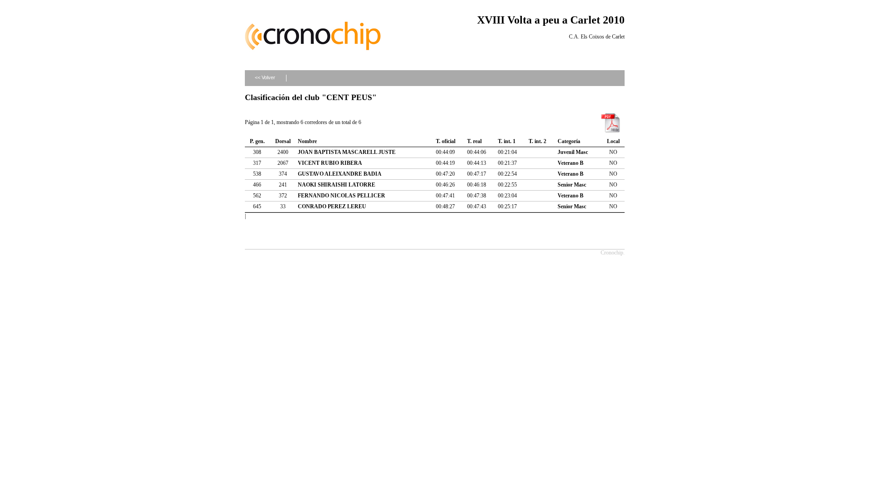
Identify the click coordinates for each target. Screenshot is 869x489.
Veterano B (570, 163)
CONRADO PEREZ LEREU (332, 206)
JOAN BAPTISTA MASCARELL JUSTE (347, 152)
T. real (474, 141)
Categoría (569, 141)
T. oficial (445, 141)
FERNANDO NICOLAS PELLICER (341, 195)
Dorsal (283, 141)
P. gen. (257, 141)
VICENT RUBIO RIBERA (330, 163)
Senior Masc (572, 185)
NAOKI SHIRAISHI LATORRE (336, 185)
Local (613, 141)
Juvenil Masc (573, 152)
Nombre (307, 141)
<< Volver (265, 77)
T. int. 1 (507, 141)
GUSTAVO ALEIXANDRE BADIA (340, 174)
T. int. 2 (537, 141)
